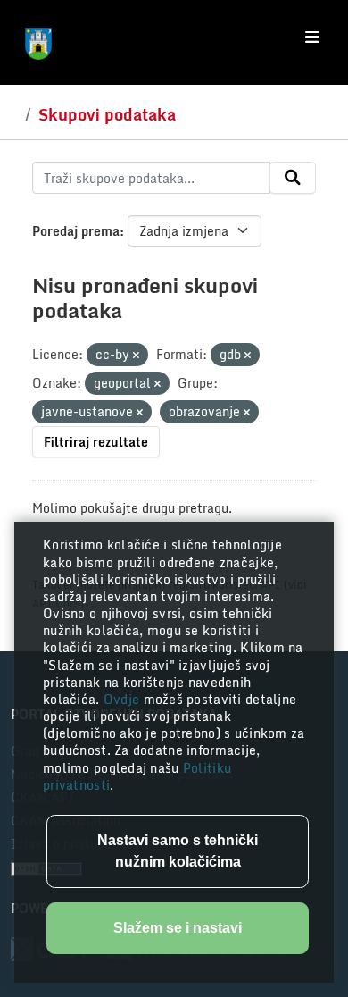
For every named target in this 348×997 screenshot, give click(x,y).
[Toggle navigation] (312, 37)
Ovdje (124, 699)
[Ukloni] (136, 356)
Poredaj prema (76, 231)
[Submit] (292, 178)
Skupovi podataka (107, 114)
